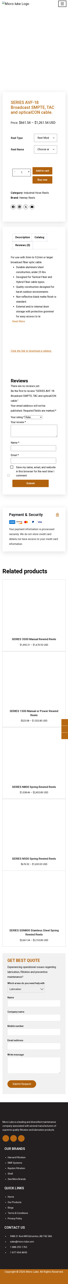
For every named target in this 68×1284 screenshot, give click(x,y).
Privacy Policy (15, 1218)
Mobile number (15, 1026)
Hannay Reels (27, 197)
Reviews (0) (22, 245)
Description (22, 237)
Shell (10, 1173)
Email (15, 455)
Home (11, 1197)
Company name (15, 1011)
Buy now (42, 179)
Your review (18, 422)
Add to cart (42, 170)
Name (15, 442)
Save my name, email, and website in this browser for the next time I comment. (36, 467)
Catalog (39, 237)
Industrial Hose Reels (36, 192)
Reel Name (17, 149)
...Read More (18, 321)
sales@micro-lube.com (22, 1241)
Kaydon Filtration (16, 1168)
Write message (15, 1054)
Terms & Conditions (18, 1213)
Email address (15, 1040)
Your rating (18, 417)
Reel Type (17, 138)
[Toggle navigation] (62, 4)
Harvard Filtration (17, 1157)
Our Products (14, 1202)
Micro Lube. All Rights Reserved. (44, 1271)
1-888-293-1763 (18, 1247)
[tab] (23, 237)
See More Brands (17, 1179)
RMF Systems (15, 1163)
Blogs (11, 1207)
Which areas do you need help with (26, 983)
